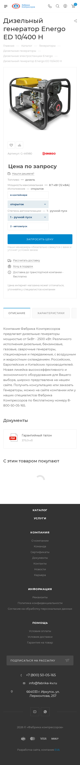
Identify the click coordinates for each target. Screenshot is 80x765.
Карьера (40, 575)
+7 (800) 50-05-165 (41, 675)
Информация (40, 589)
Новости (40, 569)
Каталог (40, 510)
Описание (16, 313)
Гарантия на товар (40, 642)
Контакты (40, 563)
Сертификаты (40, 552)
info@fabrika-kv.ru (43, 683)
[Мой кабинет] (65, 6)
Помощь (40, 622)
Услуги (40, 518)
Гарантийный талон (37, 435)
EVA (57, 749)
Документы (40, 557)
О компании (40, 540)
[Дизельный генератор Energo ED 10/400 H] (40, 103)
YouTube (34, 711)
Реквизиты (40, 597)
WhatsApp (45, 711)
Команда (40, 546)
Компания (39, 532)
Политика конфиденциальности (40, 603)
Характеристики (51, 313)
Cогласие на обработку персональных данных (40, 608)
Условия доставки (40, 636)
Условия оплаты (40, 631)
